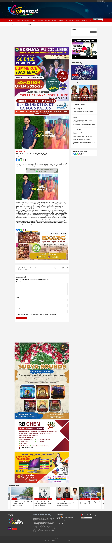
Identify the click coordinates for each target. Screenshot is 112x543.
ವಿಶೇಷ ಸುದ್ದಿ (61, 20)
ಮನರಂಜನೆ (47, 20)
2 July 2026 (36, 505)
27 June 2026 (60, 503)
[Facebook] (17, 160)
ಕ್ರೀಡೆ (90, 20)
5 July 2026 (14, 505)
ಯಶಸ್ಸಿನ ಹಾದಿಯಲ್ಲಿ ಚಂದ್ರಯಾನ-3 (59, 267)
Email (17, 303)
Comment (18, 281)
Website (18, 308)
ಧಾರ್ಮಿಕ (85, 498)
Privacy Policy (60, 525)
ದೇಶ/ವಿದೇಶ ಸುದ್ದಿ (25, 20)
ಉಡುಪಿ (13, 498)
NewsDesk (25, 156)
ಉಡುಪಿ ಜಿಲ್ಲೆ (84, 20)
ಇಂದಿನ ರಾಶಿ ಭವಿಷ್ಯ (76, 63)
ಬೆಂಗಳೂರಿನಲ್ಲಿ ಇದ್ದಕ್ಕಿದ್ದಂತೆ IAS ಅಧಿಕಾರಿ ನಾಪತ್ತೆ (81, 129)
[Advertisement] (80, 10)
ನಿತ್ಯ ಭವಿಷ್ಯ (54, 20)
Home (10, 20)
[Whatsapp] (21, 160)
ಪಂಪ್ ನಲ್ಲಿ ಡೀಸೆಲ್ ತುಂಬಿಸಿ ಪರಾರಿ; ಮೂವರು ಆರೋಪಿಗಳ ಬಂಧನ (42, 502)
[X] (25, 160)
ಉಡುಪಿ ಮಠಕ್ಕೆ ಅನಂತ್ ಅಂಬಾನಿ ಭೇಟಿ (89, 502)
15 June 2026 (82, 503)
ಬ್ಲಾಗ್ (24, 151)
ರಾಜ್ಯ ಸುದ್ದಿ (18, 20)
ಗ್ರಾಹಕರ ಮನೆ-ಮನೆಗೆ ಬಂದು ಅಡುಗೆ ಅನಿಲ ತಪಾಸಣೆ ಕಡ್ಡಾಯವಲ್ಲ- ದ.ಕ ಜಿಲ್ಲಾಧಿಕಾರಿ (27, 268)
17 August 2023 (19, 156)
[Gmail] (27, 160)
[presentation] (101, 485)
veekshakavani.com (84, 78)
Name (18, 297)
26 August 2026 (75, 78)
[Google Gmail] (83, 154)
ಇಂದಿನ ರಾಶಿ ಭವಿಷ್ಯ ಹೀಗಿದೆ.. (79, 77)
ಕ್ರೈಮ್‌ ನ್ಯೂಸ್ (40, 20)
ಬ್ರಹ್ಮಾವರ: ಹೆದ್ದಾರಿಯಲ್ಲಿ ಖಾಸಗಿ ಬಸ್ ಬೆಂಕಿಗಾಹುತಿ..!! (82, 139)
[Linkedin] (19, 160)
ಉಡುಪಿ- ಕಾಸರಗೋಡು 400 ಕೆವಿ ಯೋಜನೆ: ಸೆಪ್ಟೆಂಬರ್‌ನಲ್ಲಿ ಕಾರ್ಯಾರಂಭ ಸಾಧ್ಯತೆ (22, 502)
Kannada (96, 19)
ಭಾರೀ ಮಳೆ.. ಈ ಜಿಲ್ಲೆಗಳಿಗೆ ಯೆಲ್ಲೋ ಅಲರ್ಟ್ (67, 502)
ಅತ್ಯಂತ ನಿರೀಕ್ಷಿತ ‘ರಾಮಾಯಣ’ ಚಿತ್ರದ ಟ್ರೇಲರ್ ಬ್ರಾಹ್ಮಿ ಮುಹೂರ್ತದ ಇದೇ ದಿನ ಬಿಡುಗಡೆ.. (84, 96)
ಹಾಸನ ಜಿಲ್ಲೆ (78, 20)
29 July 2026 (74, 98)
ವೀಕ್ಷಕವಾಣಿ (52, 540)
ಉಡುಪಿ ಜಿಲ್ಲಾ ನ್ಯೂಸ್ (14, 485)
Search (74, 29)
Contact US (60, 523)
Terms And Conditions (62, 526)
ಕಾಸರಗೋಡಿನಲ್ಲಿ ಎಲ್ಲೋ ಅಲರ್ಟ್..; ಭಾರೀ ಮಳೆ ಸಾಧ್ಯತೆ (82, 136)
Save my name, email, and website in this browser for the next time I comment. (37, 314)
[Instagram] (23, 160)
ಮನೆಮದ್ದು (33, 20)
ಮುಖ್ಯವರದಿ (27, 498)
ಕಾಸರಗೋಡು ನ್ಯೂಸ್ (69, 20)
